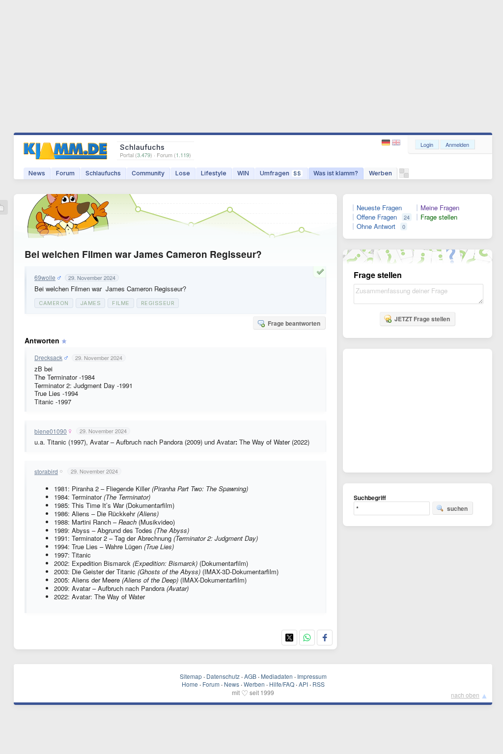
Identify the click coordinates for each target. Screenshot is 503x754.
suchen (457, 508)
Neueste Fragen (379, 208)
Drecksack (48, 358)
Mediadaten (277, 676)
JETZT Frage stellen (422, 318)
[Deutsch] (387, 142)
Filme (121, 303)
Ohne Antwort (376, 226)
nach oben (465, 695)
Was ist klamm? (335, 173)
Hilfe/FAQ (281, 684)
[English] (396, 142)
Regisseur (158, 303)
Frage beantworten (294, 323)
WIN (243, 173)
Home (190, 684)
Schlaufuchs (103, 173)
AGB (250, 676)
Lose (182, 173)
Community (148, 173)
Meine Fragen (439, 208)
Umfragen (280, 173)
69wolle (45, 277)
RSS (318, 684)
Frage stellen (438, 217)
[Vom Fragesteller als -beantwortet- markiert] (322, 272)
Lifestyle (213, 173)
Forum (65, 173)
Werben (380, 173)
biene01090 (50, 431)
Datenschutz (223, 676)
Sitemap (191, 676)
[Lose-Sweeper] (404, 175)
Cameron (54, 303)
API (303, 684)
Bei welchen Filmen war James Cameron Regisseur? (143, 254)
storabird (46, 472)
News (36, 173)
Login (426, 144)
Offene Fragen (377, 217)
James (90, 303)
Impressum (312, 676)
